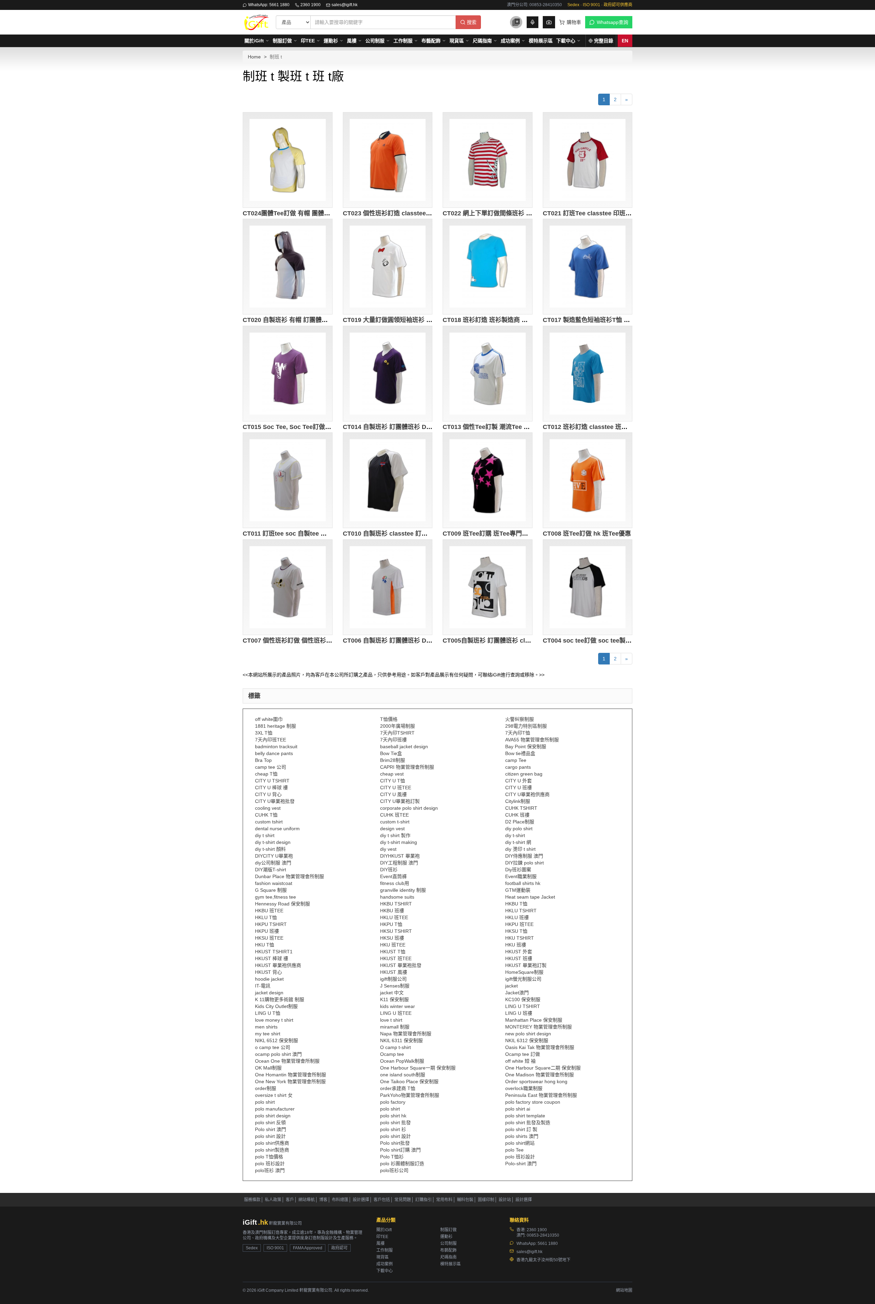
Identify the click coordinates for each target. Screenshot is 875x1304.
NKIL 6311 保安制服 (401, 1040)
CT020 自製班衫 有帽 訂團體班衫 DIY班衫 (300, 320)
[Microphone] (532, 22)
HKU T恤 (264, 944)
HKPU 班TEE (519, 924)
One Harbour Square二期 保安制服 (543, 1068)
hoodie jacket (269, 979)
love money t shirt (274, 1020)
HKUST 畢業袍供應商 (278, 965)
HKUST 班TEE (396, 958)
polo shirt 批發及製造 (527, 1122)
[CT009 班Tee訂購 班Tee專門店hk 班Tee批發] (488, 480)
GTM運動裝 (517, 890)
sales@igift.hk (345, 4)
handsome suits (397, 897)
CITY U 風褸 (393, 794)
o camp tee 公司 (272, 1047)
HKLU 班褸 (517, 917)
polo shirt (265, 1102)
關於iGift (254, 40)
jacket (511, 986)
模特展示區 (541, 40)
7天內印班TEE (270, 739)
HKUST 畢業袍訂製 (526, 965)
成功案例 (510, 40)
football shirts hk (522, 883)
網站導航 (306, 1199)
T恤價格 (389, 719)
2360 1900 (310, 4)
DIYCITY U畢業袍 (274, 856)
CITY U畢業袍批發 (275, 801)
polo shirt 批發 (395, 1122)
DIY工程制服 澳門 (399, 862)
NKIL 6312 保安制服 (526, 1040)
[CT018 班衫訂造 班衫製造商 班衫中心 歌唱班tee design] (488, 266)
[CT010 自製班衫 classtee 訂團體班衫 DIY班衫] (388, 480)
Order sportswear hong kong (536, 1081)
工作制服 (403, 40)
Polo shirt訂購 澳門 (400, 1150)
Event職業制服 (521, 876)
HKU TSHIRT (519, 938)
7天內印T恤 (517, 733)
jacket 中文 (392, 992)
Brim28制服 (392, 760)
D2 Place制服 (519, 821)
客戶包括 (382, 1199)
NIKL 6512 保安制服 (276, 1040)
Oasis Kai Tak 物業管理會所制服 (539, 1047)
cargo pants (518, 767)
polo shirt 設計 (270, 1136)
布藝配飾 (431, 40)
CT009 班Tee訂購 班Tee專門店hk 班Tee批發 (504, 533)
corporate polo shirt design (409, 808)
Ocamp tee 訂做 (522, 1054)
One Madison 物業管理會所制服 (539, 1074)
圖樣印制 (486, 1199)
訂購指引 (423, 1199)
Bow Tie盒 (391, 753)
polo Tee (514, 1150)
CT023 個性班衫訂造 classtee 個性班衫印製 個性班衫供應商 (426, 213)
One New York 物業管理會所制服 (290, 1081)
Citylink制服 (517, 801)
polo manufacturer (275, 1109)
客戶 (290, 1199)
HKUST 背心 (268, 972)
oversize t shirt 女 (274, 1095)
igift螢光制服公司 (523, 979)
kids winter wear (397, 1006)
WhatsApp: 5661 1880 (269, 4)
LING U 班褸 (518, 1013)
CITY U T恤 (392, 780)
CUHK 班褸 (517, 815)
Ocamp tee (392, 1054)
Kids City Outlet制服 (276, 1006)
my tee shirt (267, 1033)
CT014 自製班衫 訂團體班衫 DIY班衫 (393, 427)
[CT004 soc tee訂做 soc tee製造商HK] (588, 587)
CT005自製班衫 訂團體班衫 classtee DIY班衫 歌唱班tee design (531, 640)
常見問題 (402, 1199)
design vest (392, 828)
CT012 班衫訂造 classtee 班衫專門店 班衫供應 (607, 427)
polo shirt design (273, 1115)
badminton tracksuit (276, 746)
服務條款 (252, 1199)
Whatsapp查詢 (612, 22)
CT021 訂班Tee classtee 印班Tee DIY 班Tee (604, 213)
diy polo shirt (519, 828)
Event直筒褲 (393, 876)
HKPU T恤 (391, 924)
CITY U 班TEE (395, 787)
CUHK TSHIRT (521, 808)
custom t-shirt (394, 821)
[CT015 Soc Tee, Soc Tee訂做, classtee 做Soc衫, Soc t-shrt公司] (288, 373)
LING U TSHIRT (522, 1006)
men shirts (266, 1027)
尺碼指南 (482, 40)
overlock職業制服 (523, 1088)
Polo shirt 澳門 (270, 1129)
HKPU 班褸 (267, 931)
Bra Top (263, 760)
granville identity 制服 (403, 890)
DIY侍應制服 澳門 (524, 856)
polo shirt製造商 (272, 1150)
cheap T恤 (266, 774)
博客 (323, 1199)
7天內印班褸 (393, 739)
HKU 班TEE (392, 944)
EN (625, 40)
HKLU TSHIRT (521, 910)
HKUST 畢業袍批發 (400, 965)
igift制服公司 (393, 979)
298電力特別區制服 (526, 726)
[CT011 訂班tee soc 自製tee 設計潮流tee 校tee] (288, 480)
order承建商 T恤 (397, 1088)
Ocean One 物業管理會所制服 (287, 1061)
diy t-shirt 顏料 (270, 849)
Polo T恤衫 (392, 1156)
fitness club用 (394, 883)
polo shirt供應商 (272, 1143)
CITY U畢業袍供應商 (527, 794)
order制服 (265, 1088)
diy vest (388, 849)
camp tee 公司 (270, 767)
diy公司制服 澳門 (273, 862)
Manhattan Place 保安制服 (533, 1020)
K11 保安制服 (394, 999)
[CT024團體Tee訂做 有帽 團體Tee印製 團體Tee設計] (288, 160)
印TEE (308, 40)
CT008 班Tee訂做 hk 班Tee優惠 (587, 533)
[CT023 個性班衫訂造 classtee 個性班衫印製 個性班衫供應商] (388, 160)
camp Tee (515, 760)
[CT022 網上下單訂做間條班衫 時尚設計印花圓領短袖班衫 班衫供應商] (488, 160)
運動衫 (331, 40)
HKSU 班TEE (269, 938)
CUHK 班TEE (394, 815)
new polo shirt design (528, 1033)
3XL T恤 (263, 733)
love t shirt (391, 1020)
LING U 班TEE (396, 1013)
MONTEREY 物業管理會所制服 (538, 1027)
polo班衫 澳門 (270, 1170)
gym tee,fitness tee (275, 897)
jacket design (269, 992)
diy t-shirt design (273, 842)
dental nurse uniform (277, 828)
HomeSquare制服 (524, 972)
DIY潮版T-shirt (270, 869)
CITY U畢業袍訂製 (400, 801)
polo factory (392, 1102)
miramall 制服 (394, 1027)
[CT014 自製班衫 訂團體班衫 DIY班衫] (388, 373)
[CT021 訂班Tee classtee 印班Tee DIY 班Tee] (588, 160)
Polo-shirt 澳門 (521, 1163)
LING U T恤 (267, 1013)
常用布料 (444, 1199)
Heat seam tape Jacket (530, 897)
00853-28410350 (543, 1235)
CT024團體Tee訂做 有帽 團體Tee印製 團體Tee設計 (313, 213)
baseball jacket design (404, 746)
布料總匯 (340, 1199)
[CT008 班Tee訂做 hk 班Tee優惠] (588, 480)
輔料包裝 (465, 1199)
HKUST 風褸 (393, 972)
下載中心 (565, 40)
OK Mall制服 (268, 1068)
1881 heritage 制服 (275, 726)
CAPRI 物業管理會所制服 (407, 767)
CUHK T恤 (266, 815)
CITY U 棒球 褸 (271, 787)
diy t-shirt (515, 835)
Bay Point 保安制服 (525, 746)
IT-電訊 (262, 986)
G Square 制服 (271, 890)
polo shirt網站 (520, 1143)
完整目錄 (603, 40)
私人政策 (273, 1199)
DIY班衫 (389, 869)
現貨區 (456, 40)
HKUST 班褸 (518, 958)
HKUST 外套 (518, 951)
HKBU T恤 (516, 903)
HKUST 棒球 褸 (271, 958)
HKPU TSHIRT (271, 924)
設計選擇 (361, 1199)
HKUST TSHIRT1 (274, 951)
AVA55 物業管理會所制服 (532, 739)
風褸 (351, 40)
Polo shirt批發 (395, 1143)
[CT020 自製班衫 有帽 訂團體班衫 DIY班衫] (288, 266)
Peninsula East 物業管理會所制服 (541, 1095)
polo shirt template (525, 1115)
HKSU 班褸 (392, 938)
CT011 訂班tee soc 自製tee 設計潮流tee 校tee (307, 533)
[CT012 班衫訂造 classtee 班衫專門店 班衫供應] (588, 373)
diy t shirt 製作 (395, 835)
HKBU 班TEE (269, 910)
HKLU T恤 (266, 917)
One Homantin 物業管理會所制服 (290, 1074)
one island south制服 (402, 1074)
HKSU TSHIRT (396, 931)
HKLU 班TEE (394, 917)
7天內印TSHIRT (397, 733)
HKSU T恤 (516, 931)
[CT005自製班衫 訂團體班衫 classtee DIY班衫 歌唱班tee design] (488, 587)
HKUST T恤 (392, 951)
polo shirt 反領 (270, 1122)
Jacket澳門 (517, 992)
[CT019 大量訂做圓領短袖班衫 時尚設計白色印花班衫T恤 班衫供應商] (388, 266)
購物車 (574, 22)
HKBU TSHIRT (396, 903)
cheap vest (392, 774)
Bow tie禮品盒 (520, 753)
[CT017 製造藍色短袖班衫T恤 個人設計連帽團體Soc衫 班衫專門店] (588, 266)
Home (254, 56)
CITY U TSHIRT (272, 780)
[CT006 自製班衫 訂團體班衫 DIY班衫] (388, 587)
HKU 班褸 (515, 944)
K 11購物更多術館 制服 (279, 999)
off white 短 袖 (520, 1061)
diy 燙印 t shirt (520, 849)
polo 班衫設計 (520, 1156)
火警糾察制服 (519, 719)
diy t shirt (264, 835)
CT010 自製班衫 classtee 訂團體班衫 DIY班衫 (406, 533)
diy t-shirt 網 (518, 842)
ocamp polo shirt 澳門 (278, 1054)
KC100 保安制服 (522, 999)
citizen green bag (523, 774)
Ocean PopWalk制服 (402, 1061)
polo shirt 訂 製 (521, 1129)
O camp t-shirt (395, 1047)
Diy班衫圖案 (518, 869)
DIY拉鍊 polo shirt (524, 862)
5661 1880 (548, 1243)
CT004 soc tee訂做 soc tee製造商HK (595, 640)
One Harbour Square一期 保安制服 (418, 1068)
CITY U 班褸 (518, 787)
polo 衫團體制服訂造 (402, 1163)
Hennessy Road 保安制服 (282, 903)
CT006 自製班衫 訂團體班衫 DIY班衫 (393, 640)
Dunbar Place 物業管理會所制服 (289, 876)
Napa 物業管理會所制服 (405, 1033)
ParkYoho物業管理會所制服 (409, 1095)
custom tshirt (269, 821)
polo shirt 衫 (393, 1129)
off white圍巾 (269, 719)
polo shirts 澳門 (521, 1136)
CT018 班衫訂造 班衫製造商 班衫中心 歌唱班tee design (520, 320)
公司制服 (375, 40)
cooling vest (268, 808)
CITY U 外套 (518, 780)
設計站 (505, 1199)
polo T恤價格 (269, 1156)
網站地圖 (624, 1290)
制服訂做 (282, 40)
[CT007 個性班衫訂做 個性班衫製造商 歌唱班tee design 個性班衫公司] (288, 587)
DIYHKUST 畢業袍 (400, 856)
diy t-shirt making (398, 842)
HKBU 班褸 (392, 910)
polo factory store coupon (532, 1102)
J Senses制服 (394, 986)
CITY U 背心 (268, 794)
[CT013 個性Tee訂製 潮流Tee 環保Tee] (488, 373)
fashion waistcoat (273, 883)
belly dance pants (274, 753)
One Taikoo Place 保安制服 (409, 1081)
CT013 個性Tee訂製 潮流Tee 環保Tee (494, 427)
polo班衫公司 (394, 1170)
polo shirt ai (517, 1109)
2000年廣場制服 (397, 726)
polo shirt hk (393, 1115)
